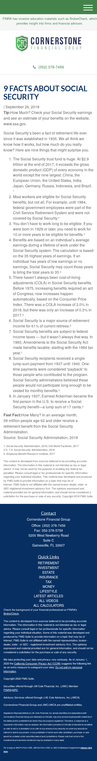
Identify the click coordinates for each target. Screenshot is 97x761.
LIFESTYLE (48, 591)
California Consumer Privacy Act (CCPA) (37, 663)
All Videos (48, 600)
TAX (48, 581)
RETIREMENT (48, 562)
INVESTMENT (48, 567)
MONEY (49, 586)
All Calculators (48, 605)
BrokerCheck (11, 613)
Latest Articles (48, 596)
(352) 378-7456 (51, 67)
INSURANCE (48, 577)
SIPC (15, 690)
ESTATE (48, 572)
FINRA (7, 690)
